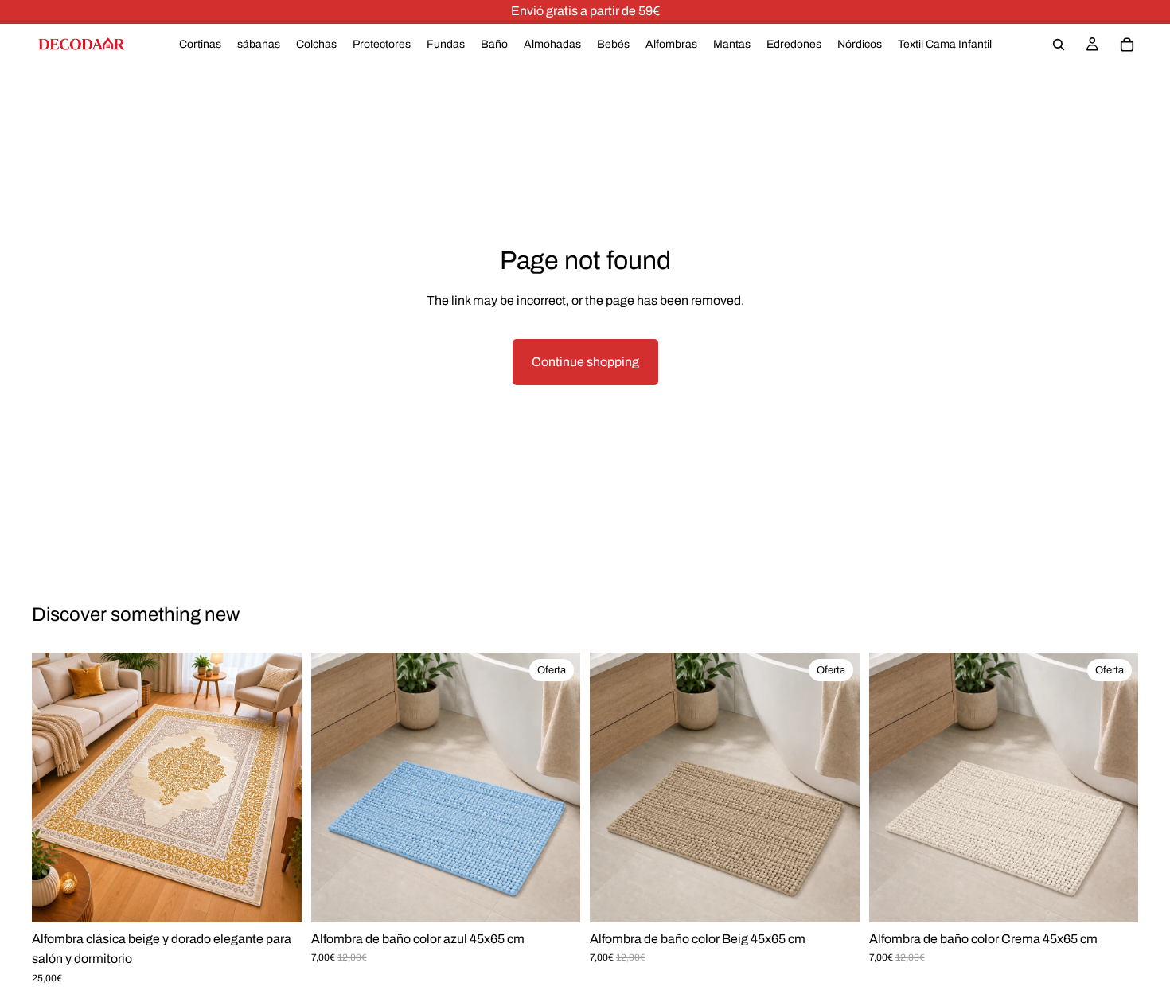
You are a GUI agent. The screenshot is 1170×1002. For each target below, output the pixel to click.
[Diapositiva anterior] (56, 787)
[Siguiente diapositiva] (278, 787)
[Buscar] (1058, 44)
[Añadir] (555, 899)
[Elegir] (277, 899)
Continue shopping (585, 361)
